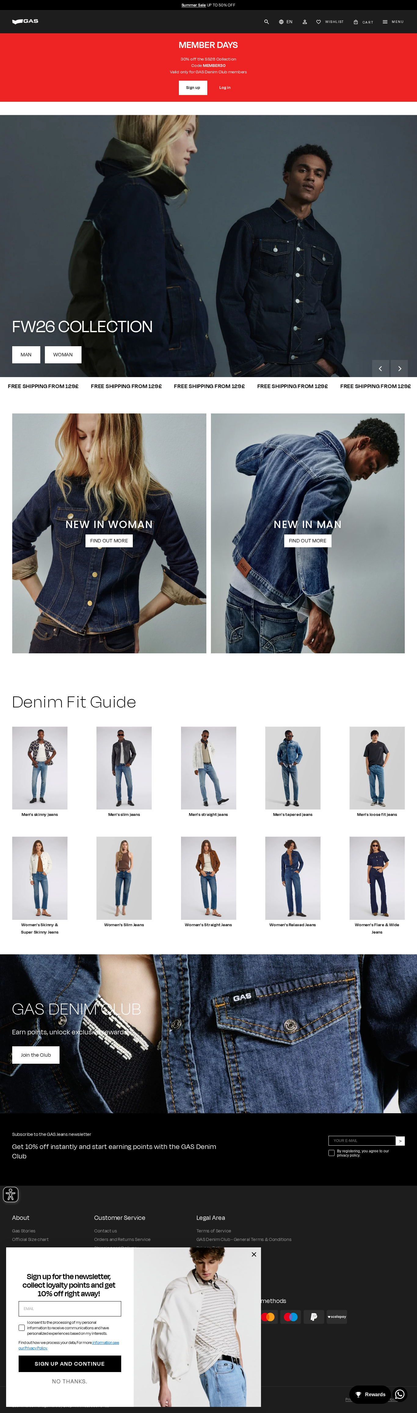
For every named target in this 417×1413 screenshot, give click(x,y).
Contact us (105, 1231)
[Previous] (380, 368)
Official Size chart (30, 1239)
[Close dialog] (254, 1254)
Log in (225, 87)
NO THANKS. (69, 1381)
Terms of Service (214, 1231)
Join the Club (36, 1055)
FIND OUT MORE (109, 541)
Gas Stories (24, 1231)
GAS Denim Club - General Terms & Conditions (244, 1239)
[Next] (399, 368)
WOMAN (63, 354)
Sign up (193, 87)
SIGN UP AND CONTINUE (70, 1364)
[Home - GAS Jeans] (25, 21)
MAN (26, 354)
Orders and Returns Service (122, 1239)
